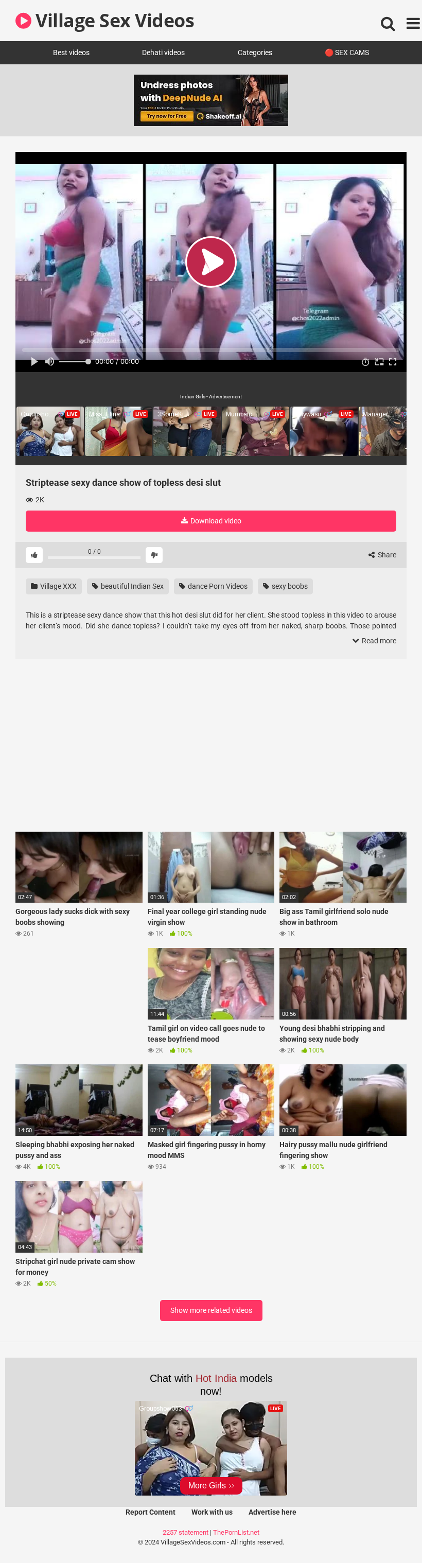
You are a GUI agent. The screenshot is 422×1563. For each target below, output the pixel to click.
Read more (378, 641)
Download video (215, 521)
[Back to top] (387, 1531)
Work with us (212, 1512)
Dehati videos (163, 52)
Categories (255, 52)
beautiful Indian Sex (131, 586)
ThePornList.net (236, 1532)
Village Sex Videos (112, 20)
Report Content (150, 1512)
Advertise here (272, 1512)
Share (386, 555)
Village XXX (58, 586)
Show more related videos (211, 1310)
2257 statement (185, 1532)
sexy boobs (289, 586)
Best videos (71, 52)
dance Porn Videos (217, 586)
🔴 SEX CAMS (347, 52)
